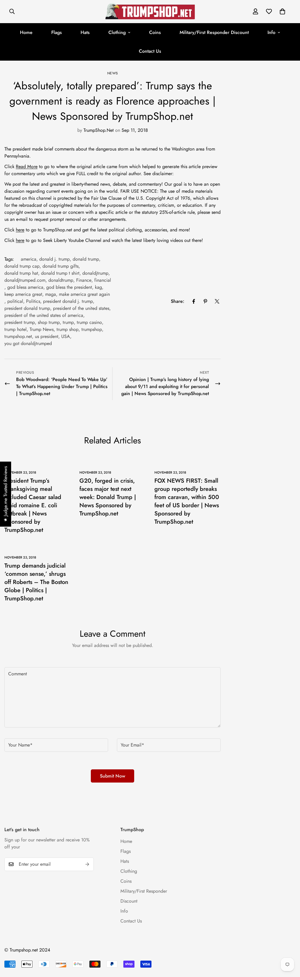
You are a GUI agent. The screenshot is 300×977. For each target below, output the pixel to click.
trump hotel (15, 329)
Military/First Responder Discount (214, 32)
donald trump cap (22, 266)
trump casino (89, 322)
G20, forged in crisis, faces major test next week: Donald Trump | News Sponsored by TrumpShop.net (107, 497)
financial (102, 280)
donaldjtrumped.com (24, 280)
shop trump (49, 322)
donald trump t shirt (60, 273)
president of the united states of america (43, 315)
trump (68, 322)
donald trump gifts (60, 266)
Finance (83, 280)
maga (50, 294)
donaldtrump (60, 280)
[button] (282, 11)
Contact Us (150, 51)
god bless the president (69, 287)
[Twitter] (217, 301)
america (28, 259)
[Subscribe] (87, 864)
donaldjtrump (95, 273)
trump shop (68, 329)
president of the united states (81, 308)
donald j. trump (54, 259)
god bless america (25, 287)
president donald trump (27, 308)
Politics (33, 301)
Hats (85, 32)
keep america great (23, 294)
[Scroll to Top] (288, 945)
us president (46, 336)
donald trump (86, 259)
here (20, 229)
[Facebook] (193, 301)
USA (65, 336)
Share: (177, 301)
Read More (27, 166)
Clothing (117, 32)
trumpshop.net (18, 336)
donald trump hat (21, 273)
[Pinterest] (205, 301)
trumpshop (91, 329)
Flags (56, 32)
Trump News (42, 329)
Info (271, 32)
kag (98, 287)
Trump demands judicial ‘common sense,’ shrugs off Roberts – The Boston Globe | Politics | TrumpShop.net (36, 582)
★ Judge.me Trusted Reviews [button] (5, 494)
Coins (155, 32)
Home (26, 32)
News (112, 73)
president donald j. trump (68, 301)
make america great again (84, 294)
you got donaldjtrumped (28, 343)
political (15, 301)
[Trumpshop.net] (150, 11)
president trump (19, 322)
